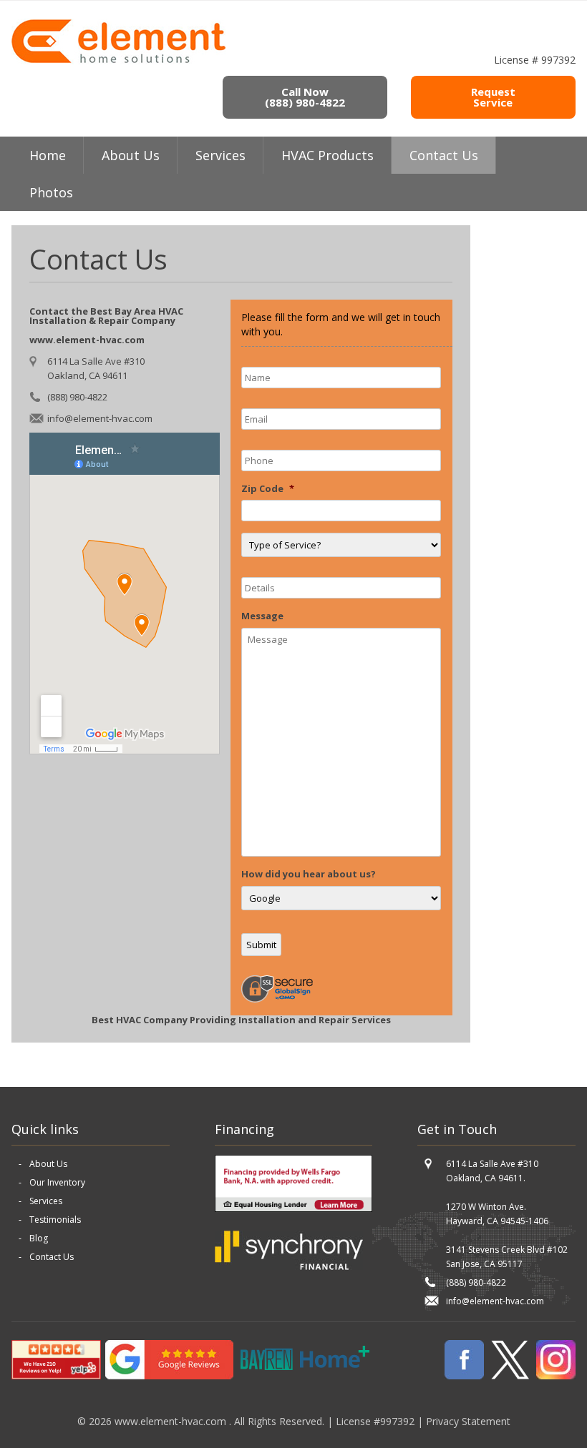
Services (220, 155)
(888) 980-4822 (77, 396)
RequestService (493, 96)
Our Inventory (57, 1182)
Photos (51, 192)
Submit (261, 944)
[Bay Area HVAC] (118, 60)
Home (47, 155)
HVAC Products (327, 155)
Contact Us (443, 155)
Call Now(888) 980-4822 (305, 96)
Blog (38, 1238)
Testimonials (55, 1219)
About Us (48, 1164)
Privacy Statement (468, 1421)
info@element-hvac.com (99, 418)
